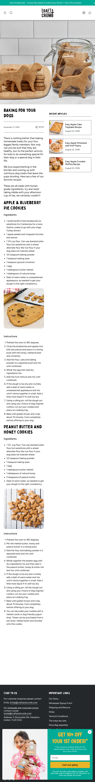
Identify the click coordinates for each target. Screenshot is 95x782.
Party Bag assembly (58, 725)
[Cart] (89, 13)
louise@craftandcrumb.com (17, 713)
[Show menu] (5, 13)
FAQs (51, 712)
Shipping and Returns (59, 707)
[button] (11, 13)
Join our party (70, 764)
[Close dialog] (90, 732)
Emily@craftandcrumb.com (23, 702)
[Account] (83, 13)
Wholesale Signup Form (60, 703)
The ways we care (57, 720)
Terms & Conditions (58, 716)
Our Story (53, 698)
